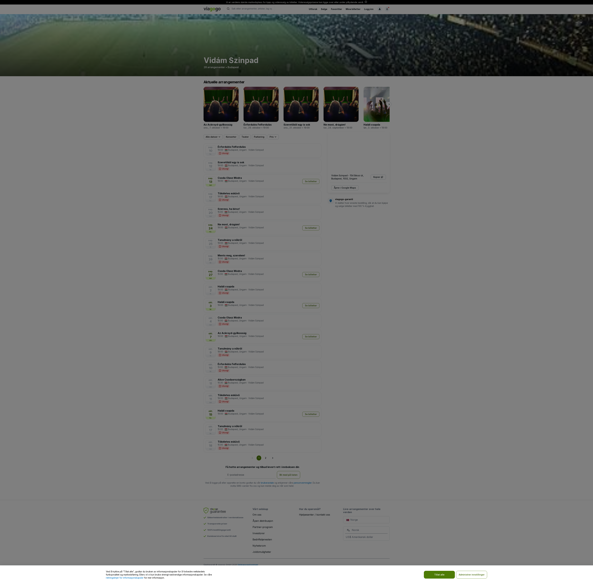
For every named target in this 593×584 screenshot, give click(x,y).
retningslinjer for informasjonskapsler (125, 577)
